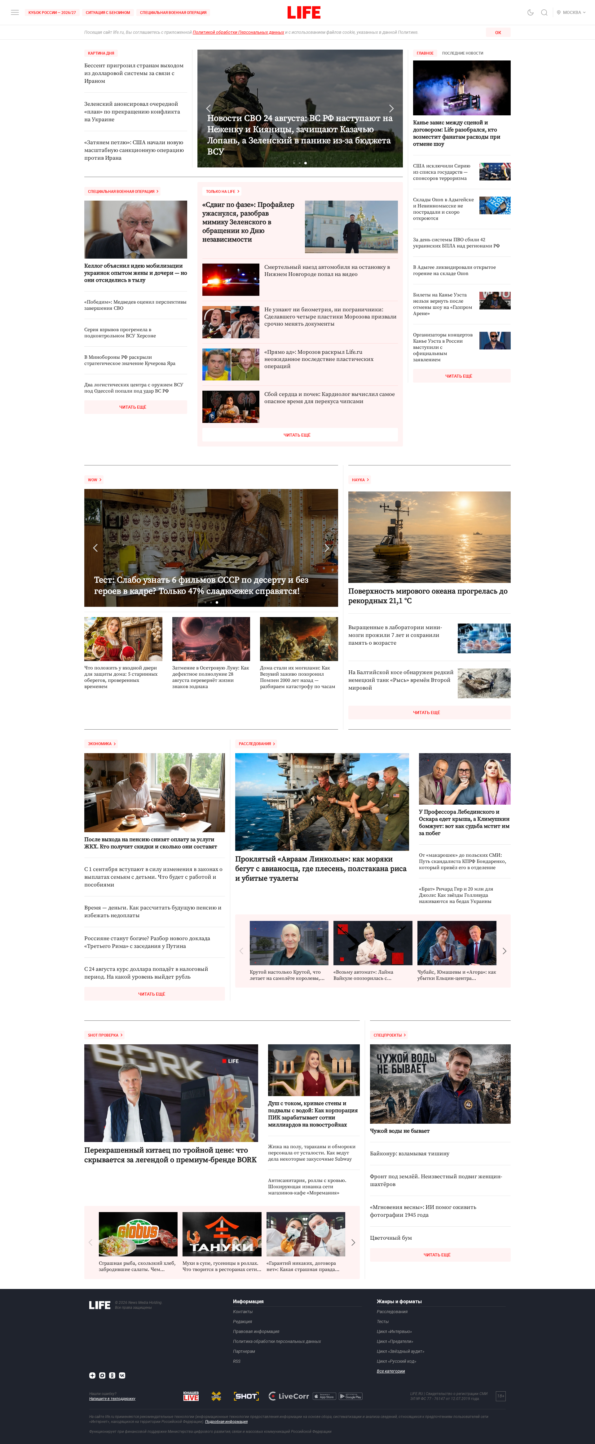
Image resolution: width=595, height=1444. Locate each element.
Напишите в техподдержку (112, 1399)
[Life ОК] (112, 1375)
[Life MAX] (102, 1375)
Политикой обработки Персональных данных (238, 32)
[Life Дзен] (92, 1375)
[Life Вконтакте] (122, 1375)
